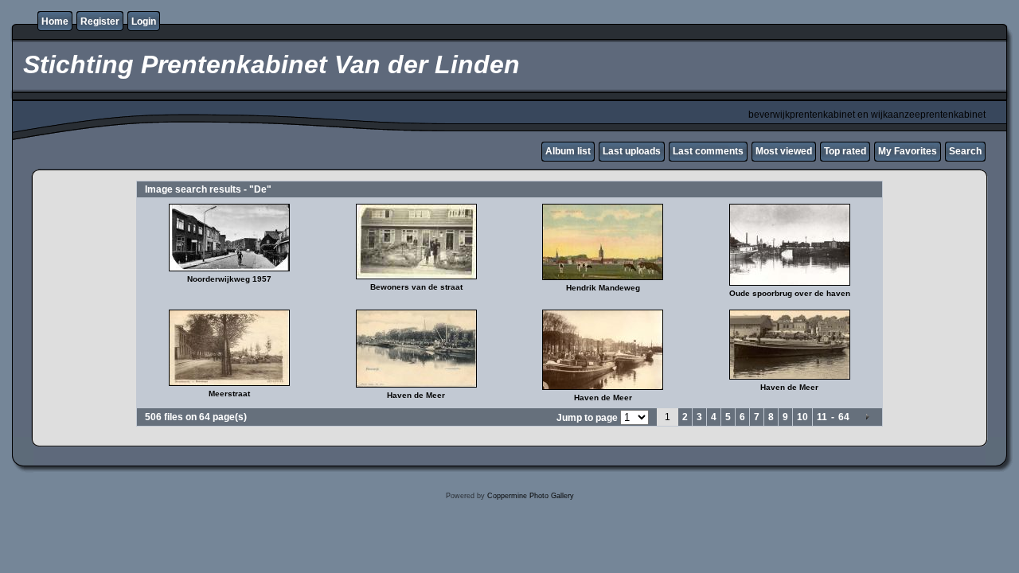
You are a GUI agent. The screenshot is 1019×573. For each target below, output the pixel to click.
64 (843, 417)
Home (54, 21)
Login (143, 21)
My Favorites (907, 151)
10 (802, 417)
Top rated (845, 151)
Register (99, 21)
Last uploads (632, 151)
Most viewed (783, 151)
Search (965, 151)
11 (822, 417)
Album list (568, 151)
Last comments (708, 151)
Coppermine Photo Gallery (530, 496)
